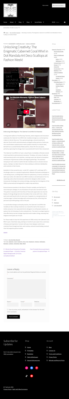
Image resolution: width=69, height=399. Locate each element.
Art (7, 241)
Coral (15, 241)
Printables (30, 350)
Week (21, 243)
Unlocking (16, 243)
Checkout (56, 203)
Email (23, 301)
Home (5, 22)
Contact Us (52, 350)
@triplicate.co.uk (61, 180)
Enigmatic (31, 241)
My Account (57, 197)
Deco (24, 241)
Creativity (20, 241)
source (5, 232)
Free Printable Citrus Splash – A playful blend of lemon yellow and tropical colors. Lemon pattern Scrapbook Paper (58, 143)
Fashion (37, 241)
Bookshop (30, 354)
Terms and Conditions (55, 354)
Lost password (58, 205)
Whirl (24, 243)
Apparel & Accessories (33, 360)
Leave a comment (30, 43)
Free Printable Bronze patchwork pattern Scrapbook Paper (39, 250)
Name (9, 301)
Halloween (42, 241)
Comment (10, 278)
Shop (28, 22)
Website (36, 301)
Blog (20, 22)
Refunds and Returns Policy (57, 360)
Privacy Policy (53, 357)
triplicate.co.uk (20, 43)
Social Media (38, 22)
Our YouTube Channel (15, 32)
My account (45, 5)
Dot (27, 241)
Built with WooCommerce (20, 389)
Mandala (6, 243)
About (12, 22)
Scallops (11, 243)
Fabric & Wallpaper (32, 357)
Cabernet (11, 241)
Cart (55, 200)
